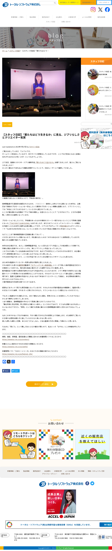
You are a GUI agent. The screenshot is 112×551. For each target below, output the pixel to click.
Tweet (16, 371)
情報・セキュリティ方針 (96, 471)
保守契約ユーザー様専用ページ (69, 2)
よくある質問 (86, 17)
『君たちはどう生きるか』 (45, 162)
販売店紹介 (46, 17)
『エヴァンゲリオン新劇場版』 (41, 265)
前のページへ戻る (42, 384)
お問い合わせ (66, 22)
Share (6, 371)
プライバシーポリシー (49, 474)
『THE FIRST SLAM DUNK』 (20, 223)
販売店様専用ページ (88, 2)
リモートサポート (104, 2)
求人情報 (81, 471)
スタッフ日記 (50, 22)
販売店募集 (101, 17)
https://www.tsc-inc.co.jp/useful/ (15, 346)
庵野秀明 (22, 265)
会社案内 (59, 17)
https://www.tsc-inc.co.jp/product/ (15, 339)
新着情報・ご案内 (17, 17)
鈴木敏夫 (64, 226)
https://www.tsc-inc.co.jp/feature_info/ (17, 354)
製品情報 (33, 17)
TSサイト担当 (34, 147)
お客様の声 (72, 17)
